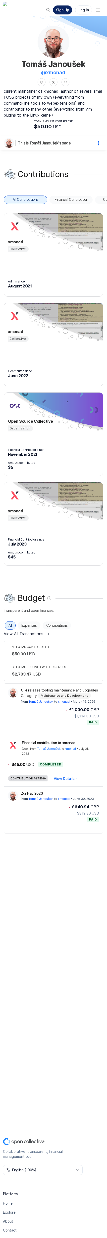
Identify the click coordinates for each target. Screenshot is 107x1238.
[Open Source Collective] (14, 406)
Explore (9, 1212)
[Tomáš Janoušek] (10, 143)
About (8, 1221)
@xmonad (53, 72)
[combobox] (43, 1170)
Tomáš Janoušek (41, 701)
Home (8, 1203)
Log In (83, 10)
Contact (10, 1230)
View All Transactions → (27, 633)
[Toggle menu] (98, 10)
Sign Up (62, 10)
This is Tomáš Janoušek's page (44, 142)
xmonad (64, 701)
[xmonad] (14, 226)
